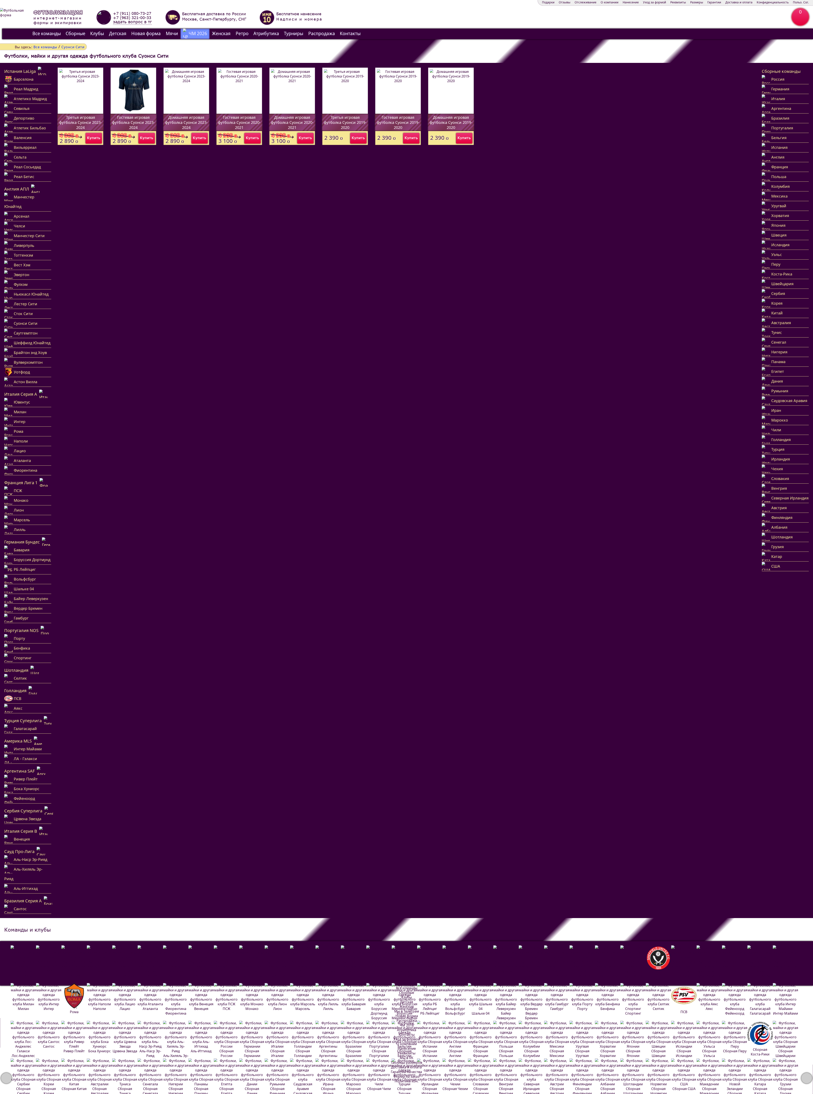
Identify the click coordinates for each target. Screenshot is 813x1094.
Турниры (293, 33)
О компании (609, 2)
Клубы (97, 33)
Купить (93, 138)
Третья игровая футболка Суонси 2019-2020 (345, 122)
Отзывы (564, 2)
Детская (117, 33)
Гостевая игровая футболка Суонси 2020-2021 (239, 122)
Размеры (696, 2)
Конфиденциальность (773, 2)
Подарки (548, 2)
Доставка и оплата (738, 2)
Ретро (242, 33)
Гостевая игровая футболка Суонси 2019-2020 (398, 122)
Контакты (350, 33)
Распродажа (321, 33)
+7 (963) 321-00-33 (132, 17)
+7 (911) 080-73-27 (132, 13)
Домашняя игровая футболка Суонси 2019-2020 (451, 122)
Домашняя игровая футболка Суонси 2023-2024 (186, 122)
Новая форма (146, 33)
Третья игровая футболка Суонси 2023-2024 (80, 122)
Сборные (75, 33)
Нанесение (631, 2)
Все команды (46, 33)
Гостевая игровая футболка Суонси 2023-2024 (133, 122)
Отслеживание (585, 2)
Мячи (172, 33)
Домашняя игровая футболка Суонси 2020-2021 (292, 122)
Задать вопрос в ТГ (132, 22)
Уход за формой (654, 2)
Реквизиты (678, 2)
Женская (221, 33)
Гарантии (714, 2)
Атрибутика (266, 33)
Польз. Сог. (801, 2)
